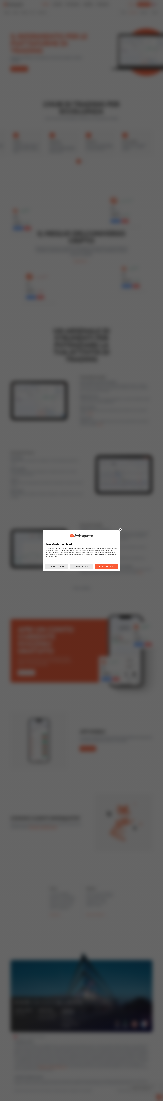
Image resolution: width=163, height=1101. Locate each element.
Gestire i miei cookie (81, 566)
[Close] (120, 529)
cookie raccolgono (75, 554)
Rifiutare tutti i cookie (57, 566)
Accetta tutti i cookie (106, 566)
